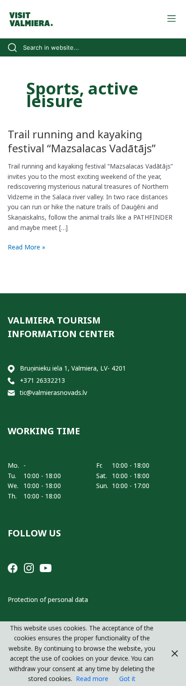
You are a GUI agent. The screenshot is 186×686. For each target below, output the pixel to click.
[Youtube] (45, 567)
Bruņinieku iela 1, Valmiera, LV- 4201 (73, 368)
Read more (92, 678)
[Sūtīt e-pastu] (11, 393)
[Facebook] (13, 567)
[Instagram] (29, 567)
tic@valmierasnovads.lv (53, 392)
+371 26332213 (42, 380)
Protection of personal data (48, 599)
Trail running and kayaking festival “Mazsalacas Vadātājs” (82, 141)
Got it (127, 678)
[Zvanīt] (11, 381)
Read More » (26, 247)
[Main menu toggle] (171, 19)
